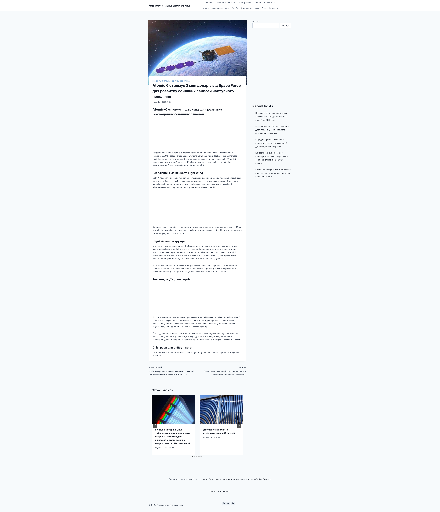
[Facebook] (224, 503)
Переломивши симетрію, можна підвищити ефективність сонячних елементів (225, 371)
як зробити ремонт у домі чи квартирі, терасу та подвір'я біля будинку (237, 479)
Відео (264, 8)
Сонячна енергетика (265, 2)
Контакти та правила (220, 491)
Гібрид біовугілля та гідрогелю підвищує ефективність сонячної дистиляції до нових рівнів (271, 143)
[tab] (192, 456)
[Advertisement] (197, 134)
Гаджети (273, 8)
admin (157, 102)
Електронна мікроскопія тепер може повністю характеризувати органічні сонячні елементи (273, 173)
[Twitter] (228, 503)
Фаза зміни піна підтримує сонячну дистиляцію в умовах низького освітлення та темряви (272, 129)
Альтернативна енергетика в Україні (220, 8)
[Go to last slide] (155, 425)
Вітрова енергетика (250, 8)
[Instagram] (233, 503)
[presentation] (173, 409)
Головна (210, 2)
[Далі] (239, 425)
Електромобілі (245, 2)
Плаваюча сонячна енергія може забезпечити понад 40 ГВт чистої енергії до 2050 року (271, 116)
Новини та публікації (226, 2)
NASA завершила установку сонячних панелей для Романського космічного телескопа (171, 371)
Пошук (255, 21)
